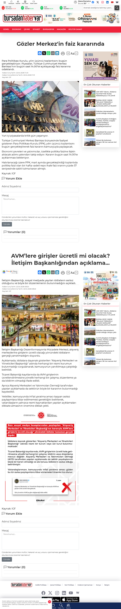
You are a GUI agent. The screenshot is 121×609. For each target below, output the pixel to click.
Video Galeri (33, 3)
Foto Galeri (25, 3)
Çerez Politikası (55, 585)
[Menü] (5, 2)
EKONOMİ (16, 29)
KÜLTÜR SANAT (75, 29)
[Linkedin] (107, 2)
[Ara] (117, 7)
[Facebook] (93, 2)
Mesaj (5, 195)
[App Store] (69, 599)
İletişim (107, 585)
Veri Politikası (69, 585)
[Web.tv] (117, 2)
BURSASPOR (48, 29)
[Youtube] (112, 2)
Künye (98, 585)
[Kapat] (49, 601)
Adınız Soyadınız (11, 186)
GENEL (6, 29)
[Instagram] (102, 2)
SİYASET (36, 29)
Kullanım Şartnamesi (85, 585)
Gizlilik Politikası (40, 585)
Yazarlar (18, 3)
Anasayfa (11, 3)
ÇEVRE (27, 29)
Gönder (6, 224)
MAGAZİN (61, 29)
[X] (97, 2)
